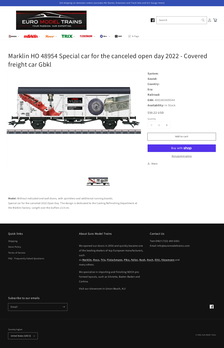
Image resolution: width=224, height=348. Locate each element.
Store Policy (14, 246)
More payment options (182, 156)
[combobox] (182, 20)
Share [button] (154, 163)
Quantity (152, 118)
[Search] (203, 20)
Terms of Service (16, 252)
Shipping (13, 241)
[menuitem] (13, 36)
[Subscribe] (63, 306)
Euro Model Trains (209, 335)
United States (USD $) (21, 335)
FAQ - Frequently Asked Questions (26, 258)
